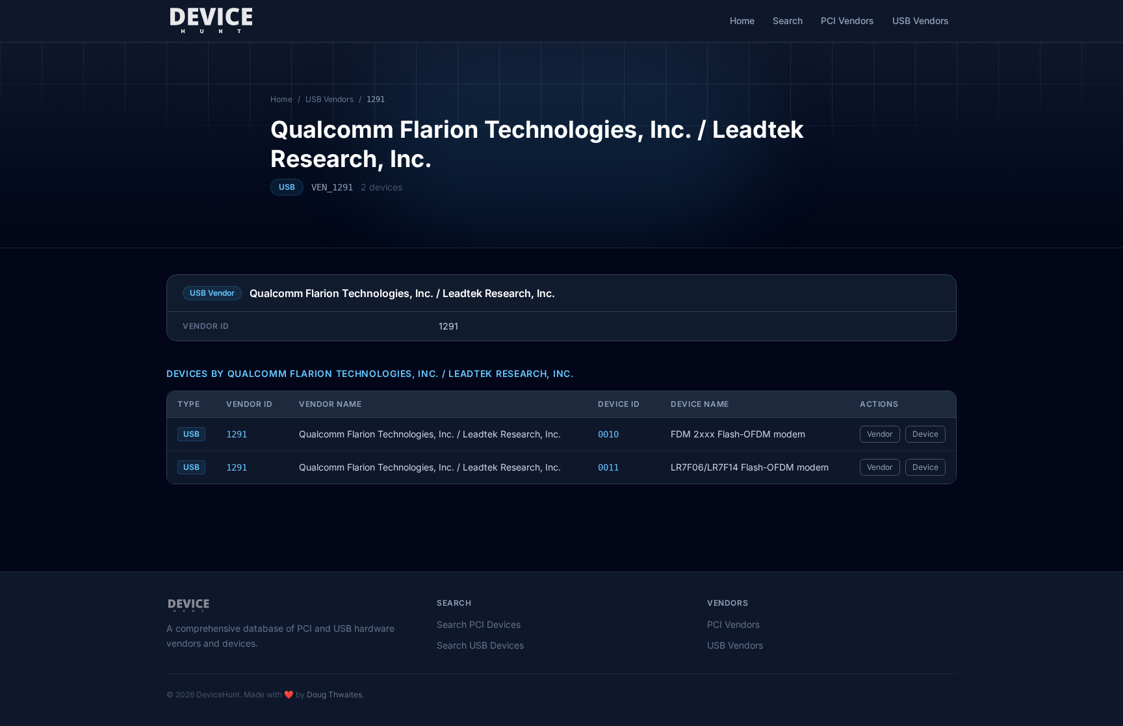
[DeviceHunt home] (210, 20)
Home (742, 20)
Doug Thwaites (334, 694)
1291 (236, 434)
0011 (608, 467)
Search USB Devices (480, 645)
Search (788, 20)
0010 (608, 434)
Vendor (880, 434)
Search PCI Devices (479, 624)
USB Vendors (920, 20)
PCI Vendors (847, 20)
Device (925, 434)
